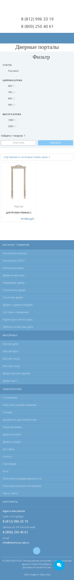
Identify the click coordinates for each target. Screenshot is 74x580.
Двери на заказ (12, 434)
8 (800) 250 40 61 (37, 26)
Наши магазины (12, 427)
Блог (5, 471)
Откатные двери (13, 297)
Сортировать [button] (26, 157)
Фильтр (40, 56)
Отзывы (7, 412)
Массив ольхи (11, 358)
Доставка (8, 449)
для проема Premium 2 (18, 212)
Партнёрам (9, 463)
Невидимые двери (14, 282)
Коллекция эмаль (13, 268)
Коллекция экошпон (15, 253)
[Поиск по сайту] (68, 35)
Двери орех (10, 380)
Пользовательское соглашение (22, 486)
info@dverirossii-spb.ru (16, 542)
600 (11, 85)
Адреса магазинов (14, 511)
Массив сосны (11, 366)
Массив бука (10, 351)
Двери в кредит (12, 441)
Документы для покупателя (19, 419)
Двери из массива (13, 275)
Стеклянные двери (14, 290)
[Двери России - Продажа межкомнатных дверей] (37, 7)
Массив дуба (10, 344)
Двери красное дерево (16, 373)
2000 (12, 126)
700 (11, 92)
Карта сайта (10, 493)
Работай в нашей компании (19, 405)
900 (11, 104)
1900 (12, 120)
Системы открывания (16, 312)
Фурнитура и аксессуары (18, 319)
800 (11, 98)
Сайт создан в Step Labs (37, 574)
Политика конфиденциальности (22, 478)
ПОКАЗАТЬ (55, 142)
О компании (10, 397)
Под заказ (13, 70)
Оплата (7, 456)
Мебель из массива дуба (18, 327)
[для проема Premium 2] (18, 183)
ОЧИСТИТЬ (18, 142)
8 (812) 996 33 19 (37, 19)
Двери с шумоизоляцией (18, 304)
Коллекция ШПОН (14, 260)
